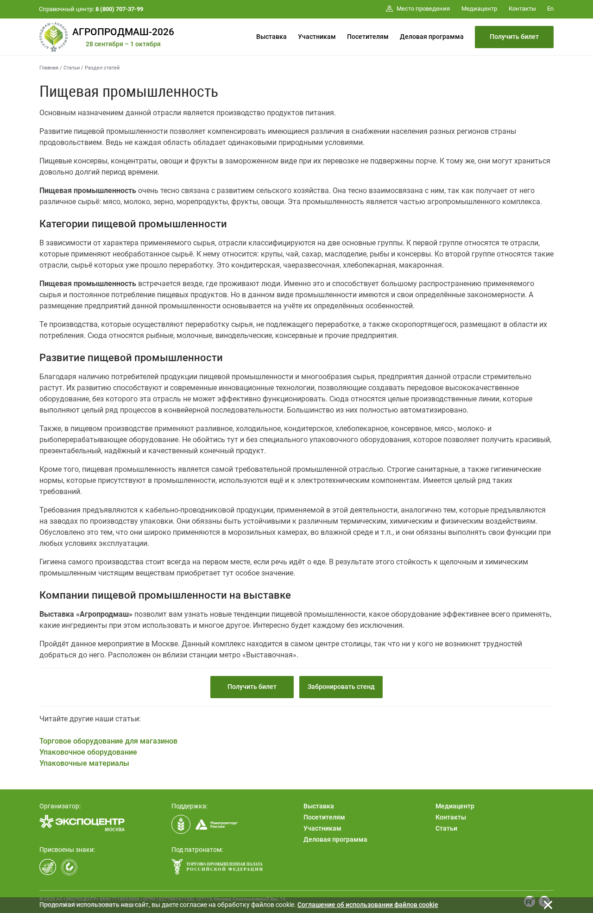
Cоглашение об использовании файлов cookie (367, 904)
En (550, 8)
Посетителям (368, 36)
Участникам (317, 36)
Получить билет (514, 36)
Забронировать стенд (341, 686)
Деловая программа (432, 36)
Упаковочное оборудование (88, 752)
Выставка (271, 36)
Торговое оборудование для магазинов (108, 741)
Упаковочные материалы (84, 763)
